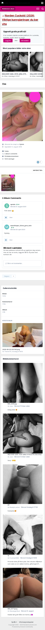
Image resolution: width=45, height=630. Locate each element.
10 (8, 556)
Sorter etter (37, 170)
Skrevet (22, 406)
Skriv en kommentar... (15, 263)
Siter (11, 217)
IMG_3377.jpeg (12, 609)
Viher (6, 76)
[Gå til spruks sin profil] (6, 205)
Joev (11, 406)
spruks (13, 204)
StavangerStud (15, 611)
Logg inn (8, 40)
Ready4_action (15, 507)
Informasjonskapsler (26, 622)
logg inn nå (22, 252)
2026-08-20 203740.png (11, 349)
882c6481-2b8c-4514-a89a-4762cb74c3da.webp (20, 74)
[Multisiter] (5, 217)
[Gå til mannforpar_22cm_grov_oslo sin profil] (6, 227)
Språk (13, 622)
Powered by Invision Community (22, 627)
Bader (5, 184)
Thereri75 (7, 351)
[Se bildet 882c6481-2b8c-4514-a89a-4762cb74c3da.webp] (15, 62)
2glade (21, 144)
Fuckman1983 (14, 558)
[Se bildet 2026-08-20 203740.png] (22, 335)
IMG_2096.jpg (12, 404)
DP (9, 505)
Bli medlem (25, 40)
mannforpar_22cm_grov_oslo (20, 225)
